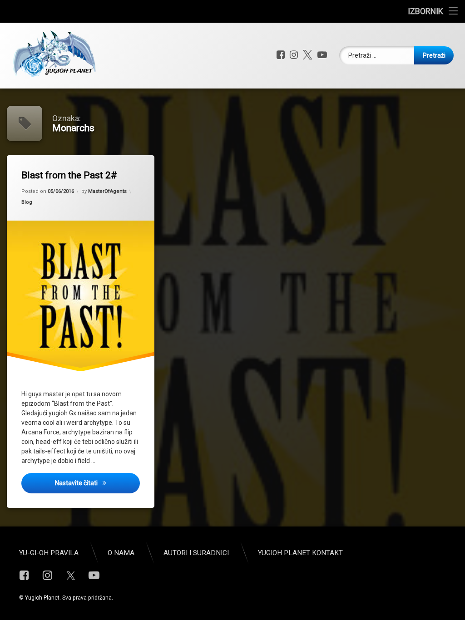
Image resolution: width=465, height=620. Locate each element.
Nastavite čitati (97, 483)
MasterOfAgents (107, 191)
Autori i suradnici (196, 553)
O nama (121, 553)
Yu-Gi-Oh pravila (49, 553)
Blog (26, 202)
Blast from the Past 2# (69, 175)
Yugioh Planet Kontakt (300, 553)
